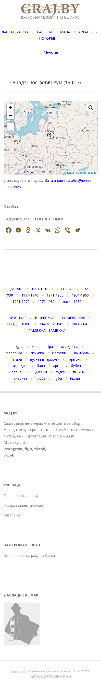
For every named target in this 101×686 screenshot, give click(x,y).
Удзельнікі (12, 515)
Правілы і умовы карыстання (50, 676)
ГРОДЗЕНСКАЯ (19, 324)
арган (58, 365)
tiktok (39, 448)
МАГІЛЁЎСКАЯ (51, 324)
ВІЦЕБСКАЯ (44, 317)
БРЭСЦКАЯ (17, 317)
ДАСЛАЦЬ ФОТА (15, 32)
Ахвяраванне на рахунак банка (29, 555)
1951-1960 (80, 295)
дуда (19, 346)
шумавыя (39, 372)
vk (6, 455)
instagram (13, 448)
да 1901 (16, 288)
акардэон (20, 365)
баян (41, 365)
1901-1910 (39, 288)
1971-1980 (46, 301)
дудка (60, 372)
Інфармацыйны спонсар (23, 505)
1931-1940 (29, 295)
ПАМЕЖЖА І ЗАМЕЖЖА (46, 330)
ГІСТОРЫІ (47, 38)
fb (26, 448)
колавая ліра (42, 346)
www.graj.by (19, 671)
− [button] (10, 115)
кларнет (20, 378)
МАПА (65, 32)
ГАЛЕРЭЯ (44, 32)
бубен (76, 365)
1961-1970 (21, 301)
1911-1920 (65, 288)
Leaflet (71, 172)
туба (58, 378)
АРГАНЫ (85, 32)
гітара (17, 359)
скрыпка (37, 353)
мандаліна (69, 346)
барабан (16, 372)
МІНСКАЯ (79, 324)
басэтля (59, 353)
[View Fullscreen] (10, 126)
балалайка (13, 353)
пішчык (79, 372)
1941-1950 (55, 295)
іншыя (75, 378)
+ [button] (10, 108)
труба (41, 378)
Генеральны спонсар (21, 495)
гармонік (75, 359)
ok (12, 455)
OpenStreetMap (86, 172)
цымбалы (81, 353)
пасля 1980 (72, 301)
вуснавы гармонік (44, 359)
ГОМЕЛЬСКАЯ (73, 317)
